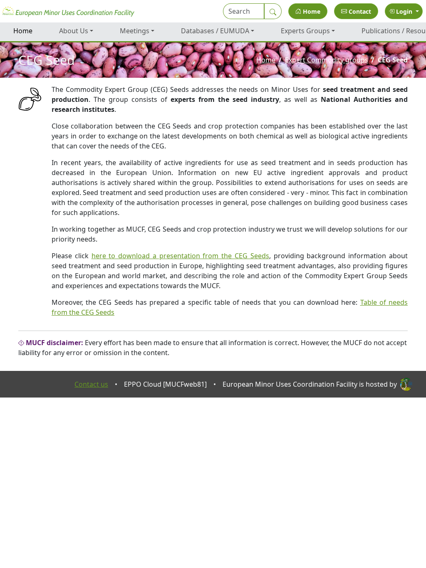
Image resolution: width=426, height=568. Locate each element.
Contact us (91, 384)
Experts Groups (305, 30)
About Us (73, 30)
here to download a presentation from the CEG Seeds (180, 255)
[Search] (273, 11)
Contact (359, 11)
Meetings (134, 30)
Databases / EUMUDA (215, 30)
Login (404, 11)
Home (310, 11)
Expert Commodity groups (326, 59)
